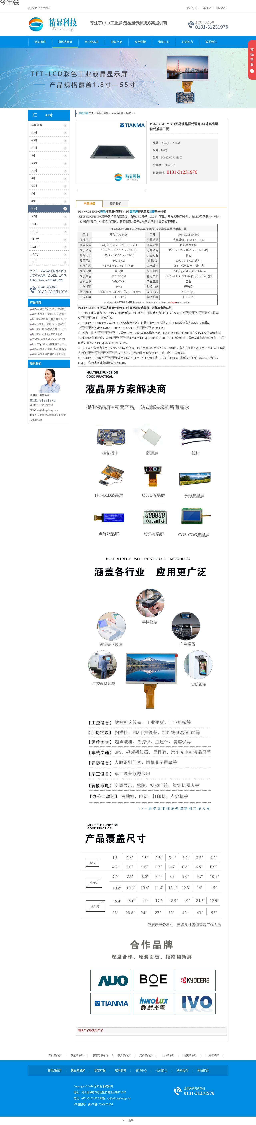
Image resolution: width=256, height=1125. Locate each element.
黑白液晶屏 (92, 41)
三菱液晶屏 (212, 1055)
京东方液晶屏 (100, 1055)
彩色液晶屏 (65, 41)
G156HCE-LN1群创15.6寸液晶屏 (49, 349)
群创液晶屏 (54, 1055)
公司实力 (187, 41)
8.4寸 (49, 115)
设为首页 (191, 8)
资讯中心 (163, 41)
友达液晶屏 (77, 1055)
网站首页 (40, 41)
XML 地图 (128, 1120)
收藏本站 (206, 8)
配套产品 (116, 41)
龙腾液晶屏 (145, 1055)
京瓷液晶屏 (123, 1055)
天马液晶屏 (117, 113)
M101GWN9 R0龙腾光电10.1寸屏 (49, 319)
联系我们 (211, 41)
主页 (91, 113)
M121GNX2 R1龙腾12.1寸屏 (47, 334)
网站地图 (221, 8)
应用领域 (140, 41)
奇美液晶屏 (190, 1055)
